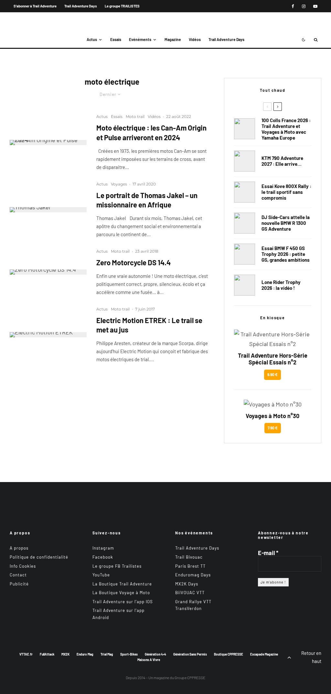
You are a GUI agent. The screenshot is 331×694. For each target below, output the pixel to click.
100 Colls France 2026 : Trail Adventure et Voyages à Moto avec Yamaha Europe (286, 129)
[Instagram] (303, 6)
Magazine (173, 39)
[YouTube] (315, 6)
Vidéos (195, 39)
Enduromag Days (193, 574)
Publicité (19, 583)
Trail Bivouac (189, 557)
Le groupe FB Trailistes (117, 566)
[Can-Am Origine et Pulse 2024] (48, 142)
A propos (19, 548)
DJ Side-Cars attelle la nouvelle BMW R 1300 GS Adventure (286, 223)
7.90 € (273, 428)
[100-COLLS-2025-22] (244, 128)
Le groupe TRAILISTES (122, 6)
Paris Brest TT (190, 566)
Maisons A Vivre (148, 660)
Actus (92, 39)
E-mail (268, 553)
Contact (18, 574)
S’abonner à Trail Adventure (35, 6)
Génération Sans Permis (190, 654)
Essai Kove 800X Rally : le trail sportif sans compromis (286, 192)
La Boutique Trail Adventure (122, 583)
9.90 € (272, 374)
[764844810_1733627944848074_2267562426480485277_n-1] (244, 223)
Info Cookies (23, 566)
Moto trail (135, 116)
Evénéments (140, 39)
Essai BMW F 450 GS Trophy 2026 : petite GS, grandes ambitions (286, 254)
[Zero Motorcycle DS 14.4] (48, 272)
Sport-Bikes (129, 654)
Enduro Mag (85, 654)
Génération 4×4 (155, 654)
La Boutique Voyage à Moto (121, 592)
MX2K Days (186, 583)
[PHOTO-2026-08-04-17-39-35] (244, 285)
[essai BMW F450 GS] (244, 254)
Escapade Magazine (264, 654)
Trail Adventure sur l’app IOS (122, 601)
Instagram (103, 548)
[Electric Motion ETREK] (48, 334)
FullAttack (47, 654)
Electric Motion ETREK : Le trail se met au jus (149, 325)
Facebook (102, 557)
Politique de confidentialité (39, 557)
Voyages (119, 184)
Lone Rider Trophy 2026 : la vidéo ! (281, 285)
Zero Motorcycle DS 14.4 (133, 262)
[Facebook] (293, 6)
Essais (115, 39)
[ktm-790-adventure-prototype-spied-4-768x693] (244, 161)
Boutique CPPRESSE (228, 654)
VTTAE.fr (26, 654)
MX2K (65, 654)
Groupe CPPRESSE (190, 677)
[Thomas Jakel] (48, 209)
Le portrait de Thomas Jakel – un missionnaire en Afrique (147, 200)
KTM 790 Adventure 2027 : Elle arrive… (282, 161)
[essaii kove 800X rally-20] (244, 192)
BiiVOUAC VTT (190, 592)
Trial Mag (107, 654)
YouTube (101, 574)
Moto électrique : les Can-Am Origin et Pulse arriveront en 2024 (151, 132)
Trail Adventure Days (80, 6)
